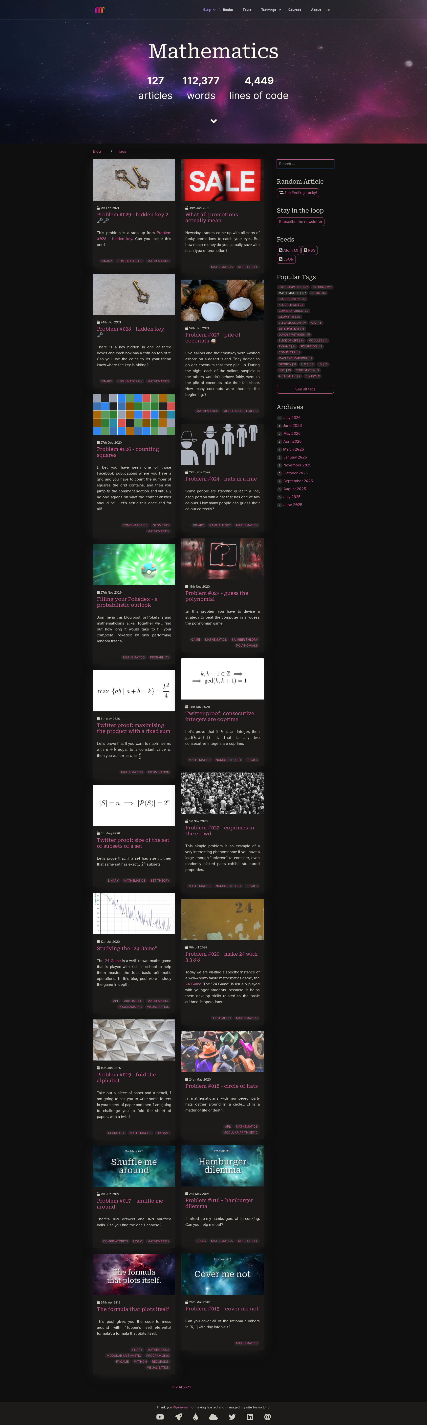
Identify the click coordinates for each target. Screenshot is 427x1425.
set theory (160, 880)
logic (137, 1241)
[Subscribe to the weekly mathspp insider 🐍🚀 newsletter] (178, 1417)
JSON (288, 259)
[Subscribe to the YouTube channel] (160, 1417)
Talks (247, 10)
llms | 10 (307, 364)
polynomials (247, 645)
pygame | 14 (287, 346)
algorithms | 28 (291, 304)
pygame (122, 1361)
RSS (311, 250)
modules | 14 (318, 340)
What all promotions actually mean (211, 217)
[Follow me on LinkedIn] (250, 1417)
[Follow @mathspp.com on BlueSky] (213, 1417)
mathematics (158, 261)
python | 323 (322, 287)
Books (228, 10)
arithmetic (133, 1001)
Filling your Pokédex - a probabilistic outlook (127, 602)
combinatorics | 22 (293, 310)
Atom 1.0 (290, 250)
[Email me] (267, 1417)
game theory (220, 525)
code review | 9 (307, 370)
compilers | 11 (289, 352)
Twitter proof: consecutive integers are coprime (219, 716)
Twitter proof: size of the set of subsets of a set (133, 843)
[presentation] (169, 744)
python (140, 1361)
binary (106, 261)
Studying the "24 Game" (127, 948)
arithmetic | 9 (289, 376)
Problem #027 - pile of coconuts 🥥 (213, 338)
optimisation (158, 772)
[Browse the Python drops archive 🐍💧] (195, 1417)
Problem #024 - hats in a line (221, 479)
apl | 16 (316, 322)
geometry (161, 525)
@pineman (181, 1407)
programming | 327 (293, 287)
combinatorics (129, 261)
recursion (160, 1361)
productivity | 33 (292, 298)
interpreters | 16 (291, 328)
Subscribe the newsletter (300, 222)
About (316, 10)
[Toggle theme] (329, 10)
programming (130, 1007)
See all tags (305, 389)
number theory (245, 639)
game (195, 639)
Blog (207, 10)
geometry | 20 (289, 316)
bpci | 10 (285, 370)
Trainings (268, 10)
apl (116, 1001)
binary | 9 (312, 376)
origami (163, 1133)
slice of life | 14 (291, 340)
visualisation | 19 (292, 322)
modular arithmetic (124, 1355)
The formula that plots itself (133, 1309)
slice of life (248, 267)
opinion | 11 (287, 364)
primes (252, 760)
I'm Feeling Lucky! (300, 193)
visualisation (158, 1007)
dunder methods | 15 (294, 334)
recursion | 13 (311, 346)
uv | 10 (323, 364)
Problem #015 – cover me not (222, 1309)
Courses (294, 10)
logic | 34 (318, 292)
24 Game (113, 961)
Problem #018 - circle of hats (221, 1086)
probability (159, 657)
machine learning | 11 (295, 358)
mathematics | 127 (292, 292)
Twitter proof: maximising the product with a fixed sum (133, 728)
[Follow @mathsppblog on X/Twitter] (232, 1417)
